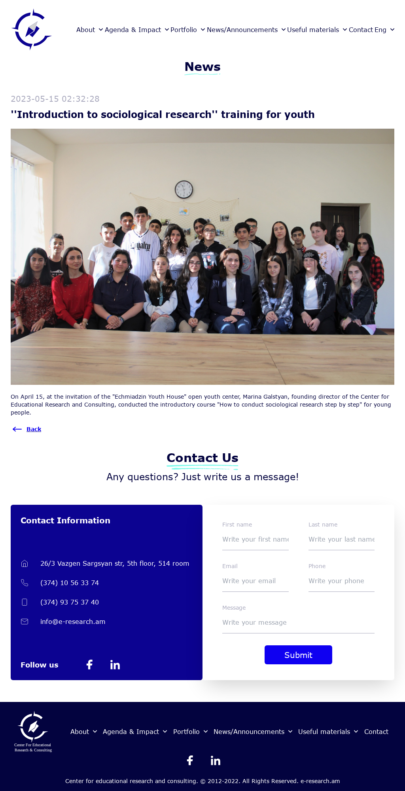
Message (234, 607)
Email (230, 566)
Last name (322, 524)
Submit (298, 655)
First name (237, 524)
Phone (317, 566)
